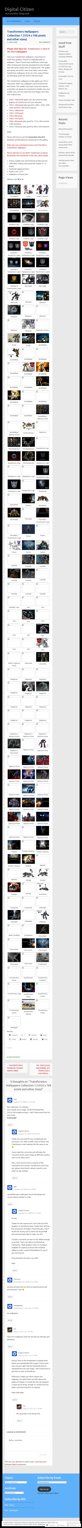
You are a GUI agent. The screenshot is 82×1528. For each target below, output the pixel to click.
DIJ (15, 1329)
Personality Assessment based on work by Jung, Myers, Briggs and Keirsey (66, 66)
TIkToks (37, 21)
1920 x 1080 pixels (16, 110)
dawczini (17, 1279)
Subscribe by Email (49, 1477)
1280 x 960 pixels (15, 121)
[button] (14, 191)
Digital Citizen (19, 9)
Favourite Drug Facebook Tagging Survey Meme (15, 1068)
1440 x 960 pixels (15, 116)
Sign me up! (44, 1489)
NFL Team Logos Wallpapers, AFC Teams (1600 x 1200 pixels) (43, 1069)
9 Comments (45, 42)
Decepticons (22, 140)
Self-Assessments (13, 21)
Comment (43, 1455)
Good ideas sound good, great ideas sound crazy (65, 144)
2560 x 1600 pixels (16, 100)
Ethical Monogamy (65, 129)
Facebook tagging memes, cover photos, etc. (65, 86)
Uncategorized (14, 1057)
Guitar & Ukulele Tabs (67, 100)
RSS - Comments (11, 1510)
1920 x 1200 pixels (16, 105)
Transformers (20, 57)
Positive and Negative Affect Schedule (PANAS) (65, 54)
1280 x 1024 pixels (16, 118)
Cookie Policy (42, 1524)
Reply (10, 1125)
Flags (27, 21)
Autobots (10, 140)
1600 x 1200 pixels (16, 113)
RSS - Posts (9, 1505)
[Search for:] (67, 32)
